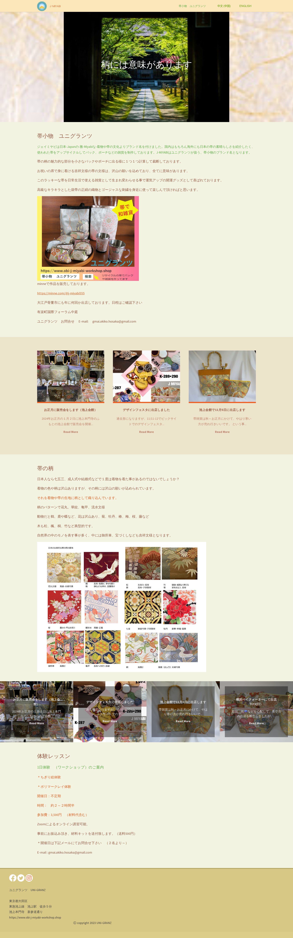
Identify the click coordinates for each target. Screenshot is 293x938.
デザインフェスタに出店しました (146, 410)
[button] (10, 67)
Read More (70, 432)
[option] (146, 67)
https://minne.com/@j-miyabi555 (61, 293)
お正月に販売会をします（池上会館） (70, 410)
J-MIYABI (55, 6)
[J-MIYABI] (42, 6)
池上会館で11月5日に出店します (222, 410)
